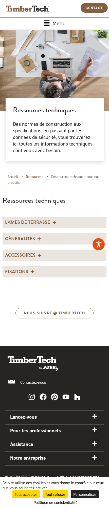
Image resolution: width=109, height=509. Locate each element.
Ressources (34, 176)
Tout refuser (55, 494)
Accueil (13, 176)
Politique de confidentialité (78, 477)
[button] (54, 23)
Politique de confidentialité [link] (55, 502)
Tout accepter (26, 494)
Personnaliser (84, 494)
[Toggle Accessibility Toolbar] (98, 244)
